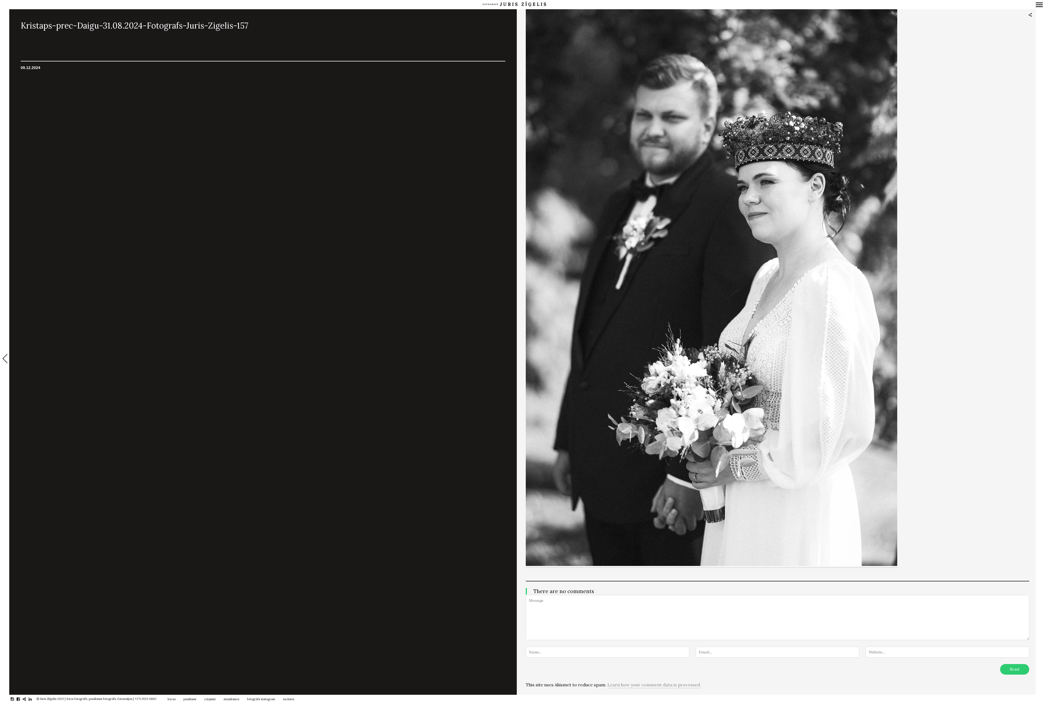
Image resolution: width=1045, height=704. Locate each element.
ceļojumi (210, 699)
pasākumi (189, 699)
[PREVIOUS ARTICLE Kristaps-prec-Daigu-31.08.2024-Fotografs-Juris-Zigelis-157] (4, 359)
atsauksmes (231, 699)
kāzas (172, 699)
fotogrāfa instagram (261, 699)
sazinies (288, 699)
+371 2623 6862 (145, 699)
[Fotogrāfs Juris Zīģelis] (514, 4)
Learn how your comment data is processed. (654, 684)
